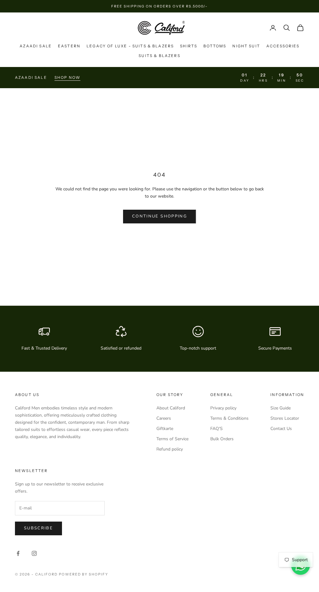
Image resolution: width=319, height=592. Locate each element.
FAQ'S (216, 429)
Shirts (188, 46)
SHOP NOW (67, 77)
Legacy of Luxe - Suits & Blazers (130, 46)
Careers (163, 418)
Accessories (282, 46)
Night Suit (246, 46)
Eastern (69, 46)
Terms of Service (172, 439)
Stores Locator (284, 418)
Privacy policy (223, 408)
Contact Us (281, 429)
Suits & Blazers (159, 55)
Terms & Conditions (229, 418)
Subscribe (38, 528)
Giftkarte (164, 429)
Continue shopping (159, 216)
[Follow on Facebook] (18, 553)
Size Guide (280, 408)
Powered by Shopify (83, 574)
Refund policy (169, 449)
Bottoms (214, 46)
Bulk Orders (222, 439)
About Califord (170, 408)
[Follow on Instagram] (34, 553)
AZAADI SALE (36, 46)
